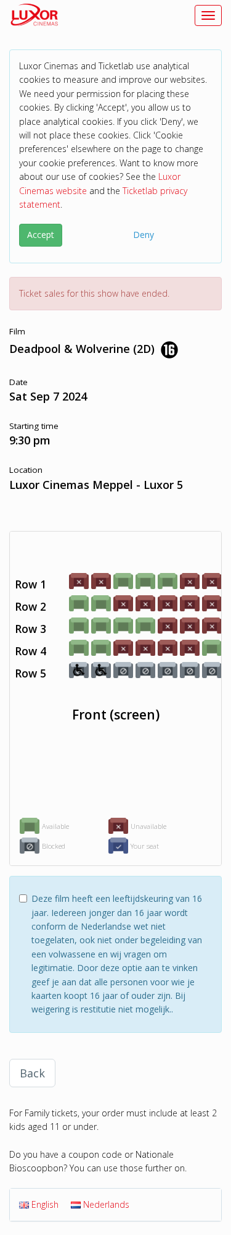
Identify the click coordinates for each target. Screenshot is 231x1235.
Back (32, 1073)
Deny (143, 234)
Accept (40, 234)
